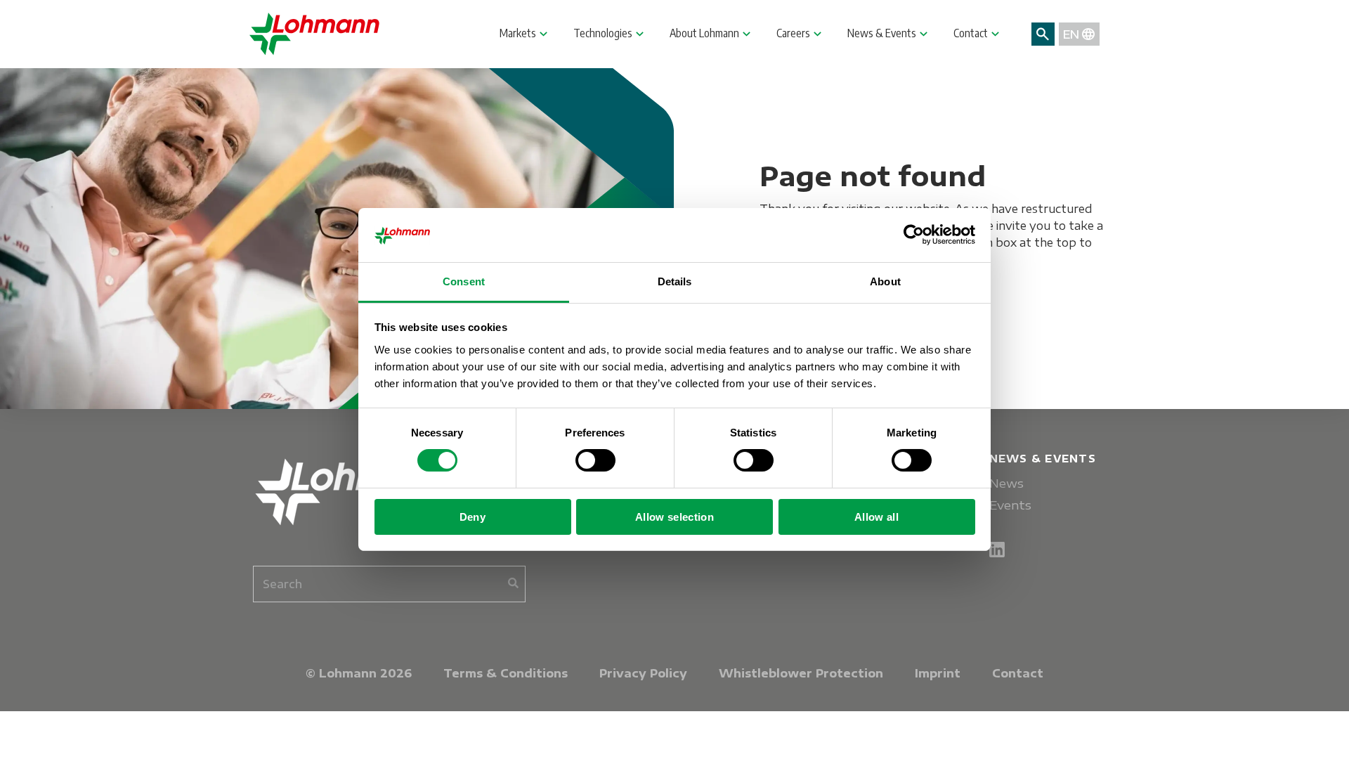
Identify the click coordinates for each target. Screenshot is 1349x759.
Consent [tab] (464, 281)
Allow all (876, 517)
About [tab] (885, 281)
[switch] (595, 460)
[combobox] (389, 584)
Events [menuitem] (1010, 505)
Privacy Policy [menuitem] (643, 673)
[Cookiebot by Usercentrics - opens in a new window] (913, 234)
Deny (472, 517)
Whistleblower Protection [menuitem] (801, 673)
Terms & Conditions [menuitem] (505, 673)
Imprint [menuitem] (937, 673)
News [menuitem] (1006, 483)
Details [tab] (675, 281)
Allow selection (674, 517)
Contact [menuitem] (1017, 673)
